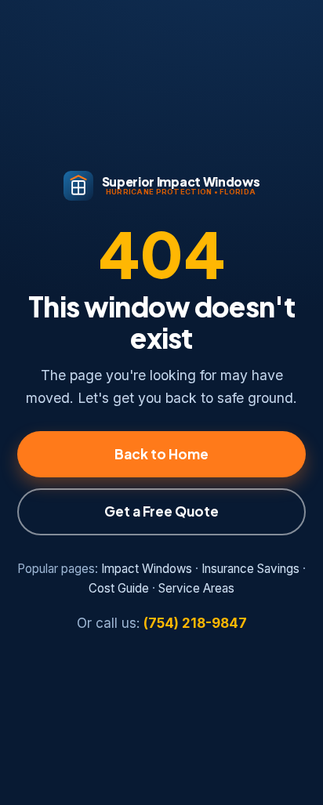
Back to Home (161, 453)
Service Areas (196, 588)
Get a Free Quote (161, 511)
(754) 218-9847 (195, 623)
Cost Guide (119, 588)
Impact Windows (146, 568)
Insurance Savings (250, 568)
